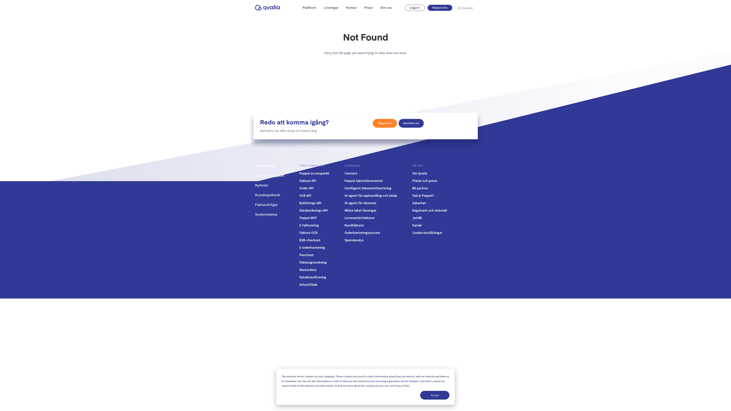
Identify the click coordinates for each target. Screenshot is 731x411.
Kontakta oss (411, 123)
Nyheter (261, 185)
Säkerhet (419, 203)
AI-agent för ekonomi (360, 203)
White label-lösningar (360, 210)
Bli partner (420, 188)
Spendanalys (354, 240)
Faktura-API (307, 180)
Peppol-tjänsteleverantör (364, 180)
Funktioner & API (312, 165)
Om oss (417, 165)
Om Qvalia (419, 173)
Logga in (415, 7)
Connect (351, 173)
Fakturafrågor (266, 205)
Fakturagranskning (313, 262)
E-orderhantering (312, 247)
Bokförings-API (310, 203)
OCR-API (305, 195)
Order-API (306, 188)
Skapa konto (440, 7)
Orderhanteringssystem (362, 232)
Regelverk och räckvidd (429, 210)
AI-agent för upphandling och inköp (371, 195)
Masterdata (307, 270)
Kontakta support (269, 176)
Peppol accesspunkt (314, 173)
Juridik (417, 218)
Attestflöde (308, 284)
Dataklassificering (312, 277)
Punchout (306, 255)
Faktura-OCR (308, 232)
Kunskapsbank (267, 195)
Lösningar (352, 165)
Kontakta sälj (266, 166)
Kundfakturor (354, 225)
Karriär (417, 225)
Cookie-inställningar (427, 232)
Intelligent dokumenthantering (368, 188)
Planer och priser (424, 180)
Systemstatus (266, 214)
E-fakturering (309, 225)
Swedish (467, 8)
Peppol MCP (308, 218)
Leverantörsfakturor (360, 218)
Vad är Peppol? (423, 195)
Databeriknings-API (313, 210)
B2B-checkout (310, 240)
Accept (435, 395)
